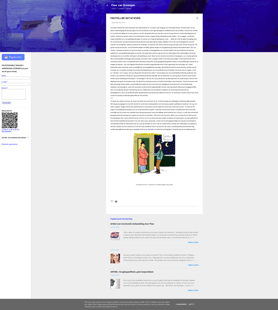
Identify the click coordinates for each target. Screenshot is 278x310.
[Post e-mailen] (116, 202)
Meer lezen (193, 242)
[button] (197, 18)
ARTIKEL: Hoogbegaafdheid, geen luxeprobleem (132, 272)
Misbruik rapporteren (10, 144)
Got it (191, 304)
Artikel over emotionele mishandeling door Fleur (132, 224)
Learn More (181, 304)
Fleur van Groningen (123, 5)
